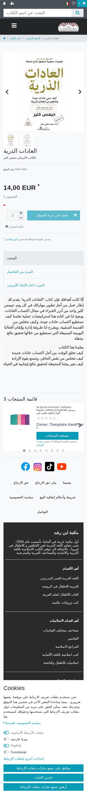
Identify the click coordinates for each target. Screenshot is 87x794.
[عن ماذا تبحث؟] (78, 13)
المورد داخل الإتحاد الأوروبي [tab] (26, 285)
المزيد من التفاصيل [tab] (20, 271)
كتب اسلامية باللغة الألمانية (60, 654)
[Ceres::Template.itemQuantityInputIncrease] (21, 213)
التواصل (42, 512)
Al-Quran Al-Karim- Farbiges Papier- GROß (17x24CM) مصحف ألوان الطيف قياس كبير (55, 410)
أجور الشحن (11, 239)
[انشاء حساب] (13, 3)
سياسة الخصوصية (28, 723)
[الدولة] (67, 3)
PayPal (16, 745)
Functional (18, 752)
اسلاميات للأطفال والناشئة (61, 663)
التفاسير (73, 638)
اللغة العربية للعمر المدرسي (59, 578)
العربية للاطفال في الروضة (60, 586)
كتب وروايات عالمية (65, 602)
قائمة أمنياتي (15, 226)
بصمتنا (10, 723)
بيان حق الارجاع (45, 482)
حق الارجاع (21, 482)
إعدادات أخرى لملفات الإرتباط (23, 758)
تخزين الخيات (44, 777)
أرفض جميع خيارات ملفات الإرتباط (43, 787)
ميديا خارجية (19, 739)
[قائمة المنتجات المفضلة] (74, 3)
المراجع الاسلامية (67, 646)
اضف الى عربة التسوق (52, 215)
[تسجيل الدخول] (5, 3)
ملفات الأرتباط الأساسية (27, 732)
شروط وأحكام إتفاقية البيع (58, 497)
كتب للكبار (15, 38)
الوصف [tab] (12, 258)
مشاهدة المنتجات (57, 435)
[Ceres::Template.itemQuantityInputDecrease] (21, 218)
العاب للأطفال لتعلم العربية (60, 594)
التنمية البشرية (32, 38)
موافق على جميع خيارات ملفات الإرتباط (43, 768)
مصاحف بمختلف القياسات (61, 630)
